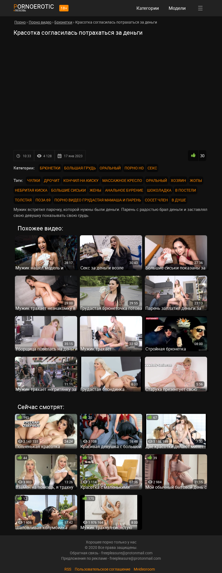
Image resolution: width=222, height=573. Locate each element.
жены (95, 190)
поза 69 (43, 199)
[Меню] (200, 8)
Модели (177, 8)
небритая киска (31, 190)
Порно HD (134, 167)
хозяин (178, 180)
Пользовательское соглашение (102, 569)
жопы (196, 180)
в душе (179, 199)
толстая (23, 199)
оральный (156, 180)
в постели (185, 190)
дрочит (52, 180)
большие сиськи (68, 190)
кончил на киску (81, 180)
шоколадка (159, 190)
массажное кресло (122, 180)
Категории (147, 8)
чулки (33, 180)
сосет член (156, 199)
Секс (152, 167)
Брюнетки (50, 167)
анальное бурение (124, 190)
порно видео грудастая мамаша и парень (97, 199)
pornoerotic (34, 6)
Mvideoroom (144, 569)
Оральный (110, 167)
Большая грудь (80, 167)
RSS (67, 569)
